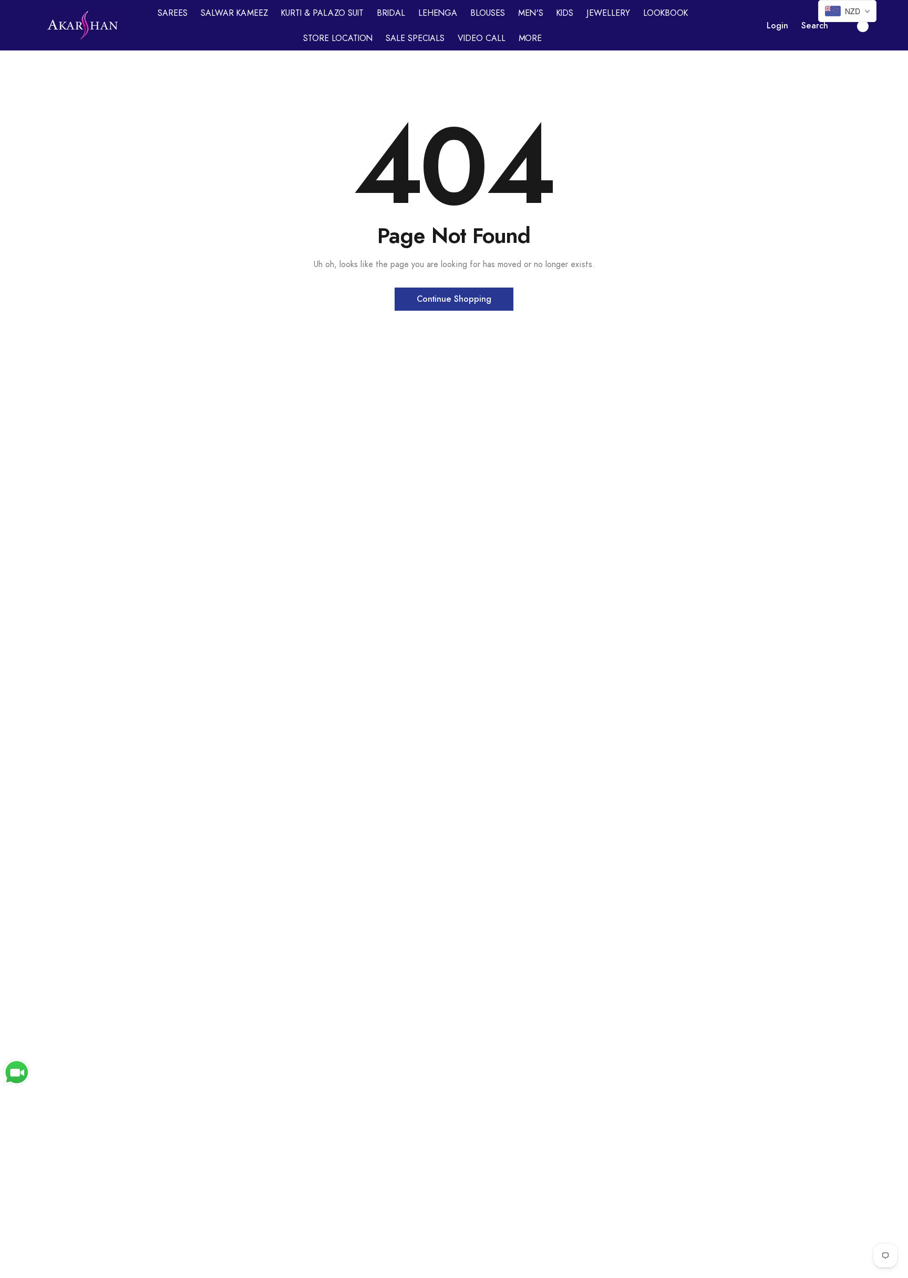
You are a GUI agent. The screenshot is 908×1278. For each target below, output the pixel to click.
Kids (564, 13)
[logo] (82, 25)
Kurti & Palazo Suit (322, 13)
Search (814, 26)
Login (777, 26)
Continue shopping (454, 299)
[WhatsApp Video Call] (16, 1072)
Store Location (338, 38)
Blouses (487, 13)
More (530, 38)
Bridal (391, 13)
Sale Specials (415, 38)
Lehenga (437, 13)
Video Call (481, 38)
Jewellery (608, 13)
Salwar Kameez (234, 13)
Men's (530, 13)
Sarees (173, 13)
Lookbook (665, 13)
